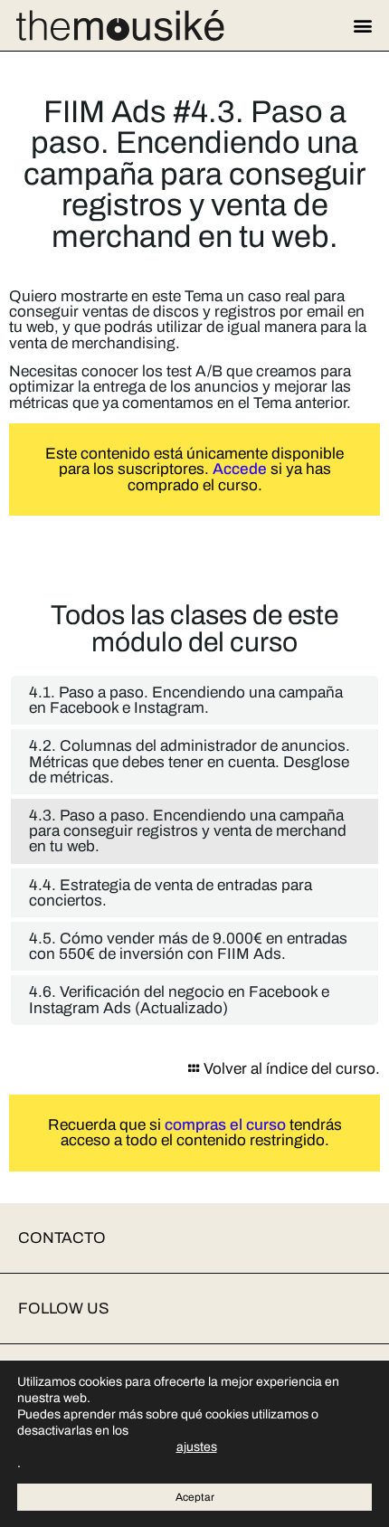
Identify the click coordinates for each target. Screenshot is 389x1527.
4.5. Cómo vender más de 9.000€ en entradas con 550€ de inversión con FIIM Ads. (188, 946)
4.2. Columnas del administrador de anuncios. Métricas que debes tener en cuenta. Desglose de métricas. (189, 761)
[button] (362, 26)
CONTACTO (62, 1238)
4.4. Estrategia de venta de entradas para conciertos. (170, 893)
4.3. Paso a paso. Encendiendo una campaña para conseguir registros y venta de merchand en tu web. (187, 831)
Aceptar (195, 1497)
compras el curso (225, 1124)
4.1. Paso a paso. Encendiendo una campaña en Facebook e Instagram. (186, 700)
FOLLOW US (63, 1308)
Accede (240, 469)
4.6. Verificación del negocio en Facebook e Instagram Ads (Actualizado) (179, 999)
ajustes (196, 1447)
